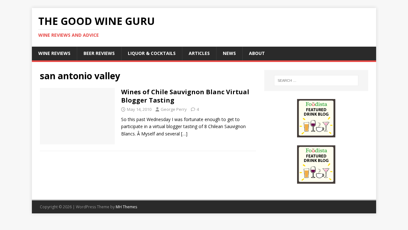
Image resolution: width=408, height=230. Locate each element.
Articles (199, 53)
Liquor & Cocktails (152, 53)
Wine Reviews (54, 53)
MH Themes (126, 207)
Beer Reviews (99, 53)
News (229, 53)
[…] (184, 134)
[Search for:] (316, 80)
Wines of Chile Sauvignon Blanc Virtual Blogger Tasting (185, 96)
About (257, 53)
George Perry (174, 109)
